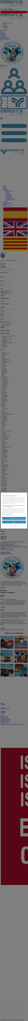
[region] (14, 510)
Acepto (14, 521)
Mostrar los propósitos (14, 525)
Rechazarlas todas (14, 518)
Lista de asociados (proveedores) (7, 514)
